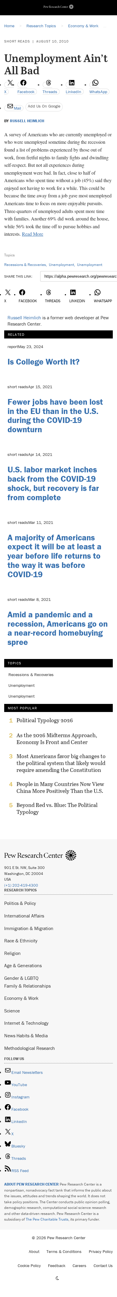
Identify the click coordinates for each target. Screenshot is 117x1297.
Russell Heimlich (27, 121)
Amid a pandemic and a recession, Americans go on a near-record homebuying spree (58, 628)
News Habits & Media (26, 1035)
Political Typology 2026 (44, 720)
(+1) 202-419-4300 (21, 885)
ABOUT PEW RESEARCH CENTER (31, 1184)
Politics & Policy (20, 903)
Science (12, 1011)
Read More (32, 234)
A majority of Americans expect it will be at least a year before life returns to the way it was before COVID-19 (54, 555)
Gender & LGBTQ (21, 978)
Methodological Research (29, 1048)
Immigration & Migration (28, 928)
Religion (12, 953)
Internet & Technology (26, 1023)
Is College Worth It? (44, 361)
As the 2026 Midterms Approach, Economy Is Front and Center (56, 739)
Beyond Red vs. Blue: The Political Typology (57, 808)
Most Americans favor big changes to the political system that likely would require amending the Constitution (61, 763)
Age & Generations (23, 965)
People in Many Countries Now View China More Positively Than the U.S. (60, 787)
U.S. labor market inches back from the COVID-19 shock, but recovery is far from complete (53, 483)
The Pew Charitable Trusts (47, 1219)
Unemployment (61, 264)
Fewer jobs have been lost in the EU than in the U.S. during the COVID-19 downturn (55, 415)
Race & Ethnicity (21, 941)
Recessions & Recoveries (25, 264)
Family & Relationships (27, 986)
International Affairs (24, 916)
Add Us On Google (44, 106)
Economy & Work (21, 998)
